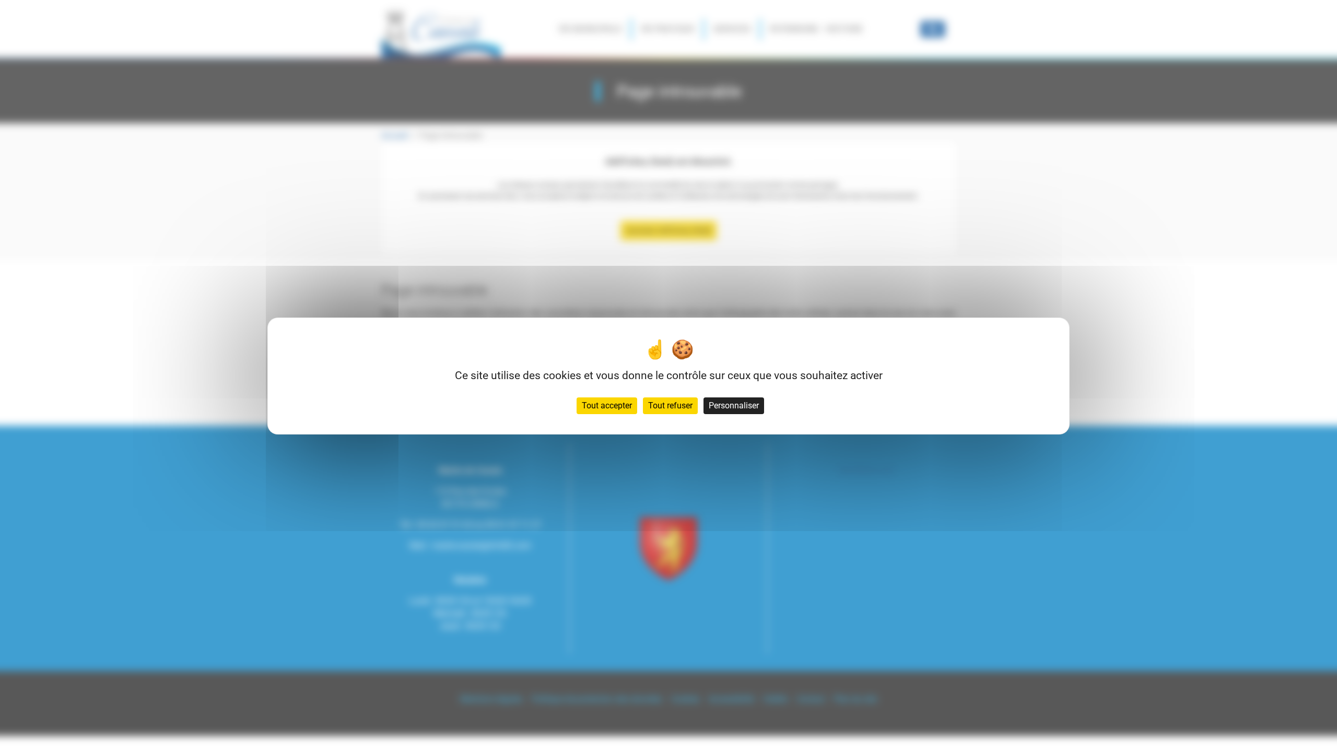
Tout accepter (607, 405)
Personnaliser (734, 405)
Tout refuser (670, 405)
